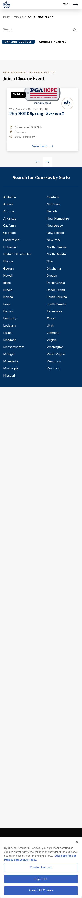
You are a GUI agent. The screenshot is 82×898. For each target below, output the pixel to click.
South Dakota (56, 304)
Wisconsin (54, 361)
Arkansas (9, 218)
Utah (50, 325)
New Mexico (55, 233)
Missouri (9, 375)
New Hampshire (58, 218)
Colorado (9, 233)
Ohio (50, 261)
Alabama (9, 197)
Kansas (8, 311)
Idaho (7, 283)
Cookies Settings (41, 867)
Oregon (52, 275)
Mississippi (10, 368)
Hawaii (8, 275)
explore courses (18, 41)
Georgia (8, 268)
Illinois (7, 290)
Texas (18, 17)
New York (53, 240)
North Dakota (56, 254)
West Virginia (56, 354)
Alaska (8, 204)
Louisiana (9, 325)
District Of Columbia (17, 254)
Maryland (9, 340)
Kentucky (9, 318)
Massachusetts (14, 347)
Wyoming (53, 368)
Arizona (8, 211)
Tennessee (54, 311)
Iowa (6, 304)
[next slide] (47, 162)
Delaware (10, 247)
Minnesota (10, 361)
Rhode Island (56, 290)
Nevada (52, 211)
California (9, 226)
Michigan (9, 354)
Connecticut (11, 240)
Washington (55, 347)
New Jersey (55, 226)
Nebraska (53, 204)
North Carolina (57, 247)
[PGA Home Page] (6, 4)
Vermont (53, 333)
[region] (41, 867)
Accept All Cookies (41, 890)
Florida (8, 261)
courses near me (52, 41)
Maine (7, 333)
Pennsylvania (56, 283)
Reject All (41, 879)
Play (6, 17)
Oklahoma (54, 268)
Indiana (8, 297)
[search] (75, 30)
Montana (53, 197)
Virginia (52, 340)
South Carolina (57, 297)
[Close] (77, 842)
